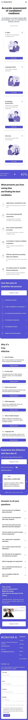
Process (21, 640)
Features (21, 644)
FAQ (20, 655)
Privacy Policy (6, 712)
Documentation (23, 658)
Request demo (14, 365)
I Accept (6, 715)
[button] (26, 2)
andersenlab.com (5, 646)
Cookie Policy (6, 709)
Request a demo (14, 293)
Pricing (21, 647)
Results (21, 651)
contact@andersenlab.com (7, 651)
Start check (14, 58)
